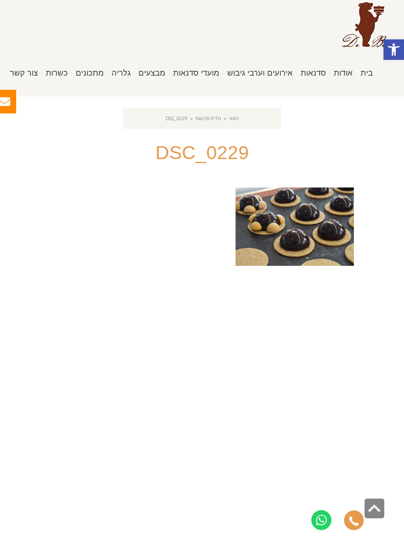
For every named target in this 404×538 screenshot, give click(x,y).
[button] (393, 49)
